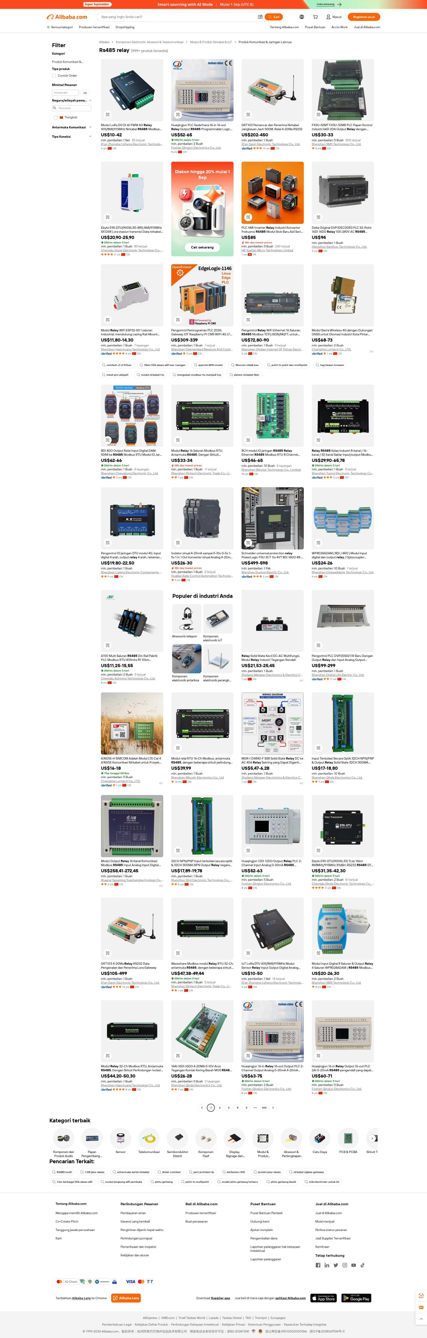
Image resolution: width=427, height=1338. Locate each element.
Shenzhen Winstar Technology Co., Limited (271, 469)
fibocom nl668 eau (247, 365)
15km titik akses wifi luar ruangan (164, 365)
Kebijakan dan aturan (135, 1255)
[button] (260, 17)
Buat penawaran (196, 1221)
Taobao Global (232, 1318)
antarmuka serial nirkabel (133, 1172)
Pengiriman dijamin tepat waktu (142, 1230)
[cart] (316, 17)
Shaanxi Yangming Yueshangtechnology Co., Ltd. (132, 880)
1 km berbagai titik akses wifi (74, 1181)
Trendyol (261, 1318)
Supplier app (220, 1298)
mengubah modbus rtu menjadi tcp (199, 374)
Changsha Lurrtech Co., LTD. (331, 349)
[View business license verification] (254, 1331)
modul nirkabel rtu (152, 374)
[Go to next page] (273, 1108)
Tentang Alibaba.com (71, 1203)
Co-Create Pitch (67, 1221)
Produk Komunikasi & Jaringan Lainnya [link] (265, 42)
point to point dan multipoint (289, 365)
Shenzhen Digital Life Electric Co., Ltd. (338, 675)
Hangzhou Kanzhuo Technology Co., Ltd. (339, 247)
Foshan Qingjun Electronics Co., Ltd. (196, 147)
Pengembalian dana (263, 1238)
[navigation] (71, 575)
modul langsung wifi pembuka (123, 1181)
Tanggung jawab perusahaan (75, 1230)
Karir (59, 1238)
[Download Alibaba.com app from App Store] (323, 1298)
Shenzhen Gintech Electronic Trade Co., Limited (202, 473)
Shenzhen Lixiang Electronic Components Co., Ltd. (132, 572)
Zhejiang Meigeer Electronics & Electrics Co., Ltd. (273, 675)
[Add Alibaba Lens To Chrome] (126, 1298)
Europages (278, 1318)
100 (264, 1107)
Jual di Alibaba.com (328, 1213)
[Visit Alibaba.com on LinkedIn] (327, 1265)
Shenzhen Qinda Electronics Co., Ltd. (337, 777)
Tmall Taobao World (191, 1318)
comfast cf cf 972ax (119, 365)
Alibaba (104, 42)
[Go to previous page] (202, 1108)
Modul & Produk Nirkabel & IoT (211, 42)
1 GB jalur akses (94, 1172)
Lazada (213, 1318)
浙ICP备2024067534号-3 (327, 1331)
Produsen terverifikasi (200, 1213)
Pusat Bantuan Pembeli (266, 1213)
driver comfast (171, 1172)
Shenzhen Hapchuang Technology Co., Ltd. (130, 349)
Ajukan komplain (261, 1230)
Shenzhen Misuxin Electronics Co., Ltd (197, 777)
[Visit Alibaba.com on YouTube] (353, 1265)
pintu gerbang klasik (283, 1181)
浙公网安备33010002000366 (286, 1331)
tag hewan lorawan (332, 365)
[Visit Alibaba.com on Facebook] (318, 1265)
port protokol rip (203, 1172)
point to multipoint (197, 1181)
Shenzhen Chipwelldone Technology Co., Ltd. (343, 572)
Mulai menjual (324, 1221)
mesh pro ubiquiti (117, 374)
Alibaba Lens (81, 1298)
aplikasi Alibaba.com (290, 1298)
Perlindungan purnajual (136, 1238)
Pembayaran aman (133, 1213)
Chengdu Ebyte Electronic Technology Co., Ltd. (132, 250)
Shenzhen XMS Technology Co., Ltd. (336, 144)
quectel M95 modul (210, 365)
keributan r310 (236, 1172)
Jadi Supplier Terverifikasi (332, 1238)
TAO (248, 1318)
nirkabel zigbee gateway (309, 1172)
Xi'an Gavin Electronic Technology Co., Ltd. (271, 144)
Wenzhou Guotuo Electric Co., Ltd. (265, 572)
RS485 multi (64, 1172)
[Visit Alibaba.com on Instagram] (344, 1265)
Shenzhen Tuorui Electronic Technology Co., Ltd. (343, 473)
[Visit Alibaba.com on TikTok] (362, 1265)
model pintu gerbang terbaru (240, 1181)
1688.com (168, 1318)
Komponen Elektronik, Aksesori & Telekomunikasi (149, 42)
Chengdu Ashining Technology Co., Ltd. (128, 678)
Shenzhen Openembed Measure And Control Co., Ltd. (202, 349)
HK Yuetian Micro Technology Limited (267, 250)
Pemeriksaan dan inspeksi (138, 1247)
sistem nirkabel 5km (246, 374)
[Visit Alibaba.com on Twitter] (335, 1265)
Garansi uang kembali (135, 1221)
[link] (421, 1296)
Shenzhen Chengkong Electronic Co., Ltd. (129, 473)
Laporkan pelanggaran (265, 1259)
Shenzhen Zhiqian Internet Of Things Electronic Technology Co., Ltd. (273, 349)
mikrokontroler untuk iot (324, 1181)
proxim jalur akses (269, 1172)
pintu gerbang (164, 1181)
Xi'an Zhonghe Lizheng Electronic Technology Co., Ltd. (132, 144)
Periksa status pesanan (331, 1230)
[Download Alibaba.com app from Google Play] (356, 1298)
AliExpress (150, 1318)
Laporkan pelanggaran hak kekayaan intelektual (275, 1249)
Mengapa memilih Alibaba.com (77, 1213)
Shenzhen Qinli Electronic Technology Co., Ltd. (202, 880)
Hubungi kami (259, 1221)
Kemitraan (322, 1247)
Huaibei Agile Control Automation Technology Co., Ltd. (202, 576)
